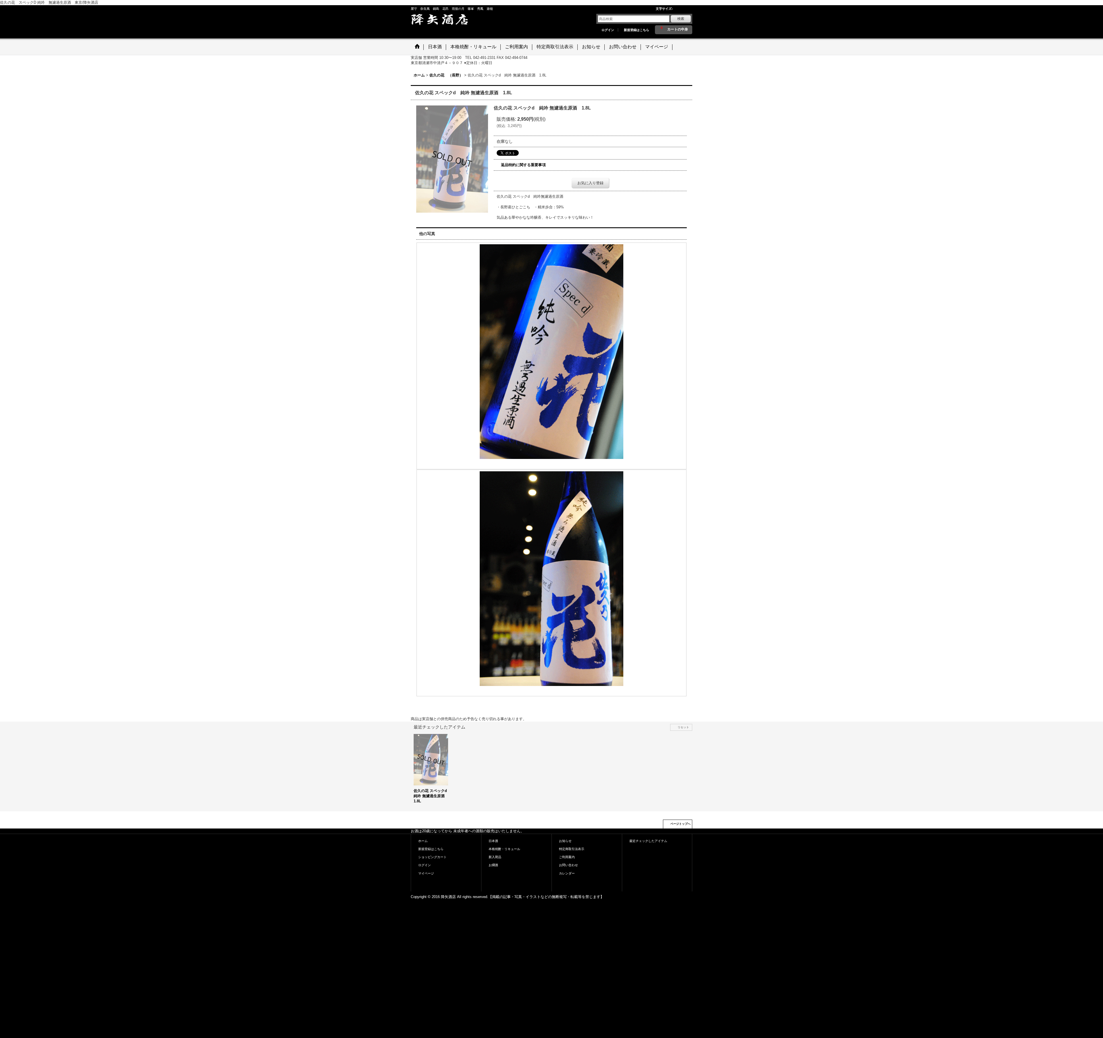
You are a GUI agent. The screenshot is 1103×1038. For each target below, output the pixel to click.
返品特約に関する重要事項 (523, 165)
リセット (683, 727)
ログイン (607, 30)
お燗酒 (493, 865)
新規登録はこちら (636, 30)
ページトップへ (680, 823)
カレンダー (567, 873)
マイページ (426, 873)
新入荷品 (495, 857)
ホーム (423, 841)
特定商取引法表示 (571, 849)
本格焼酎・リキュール (504, 849)
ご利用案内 (567, 857)
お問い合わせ (568, 865)
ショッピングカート (432, 857)
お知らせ (565, 841)
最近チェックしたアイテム (648, 841)
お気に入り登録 (590, 183)
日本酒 (493, 841)
